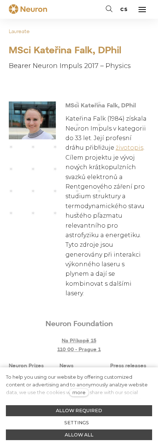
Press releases (128, 366)
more (79, 392)
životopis (129, 147)
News (66, 366)
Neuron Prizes (26, 366)
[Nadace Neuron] (28, 10)
